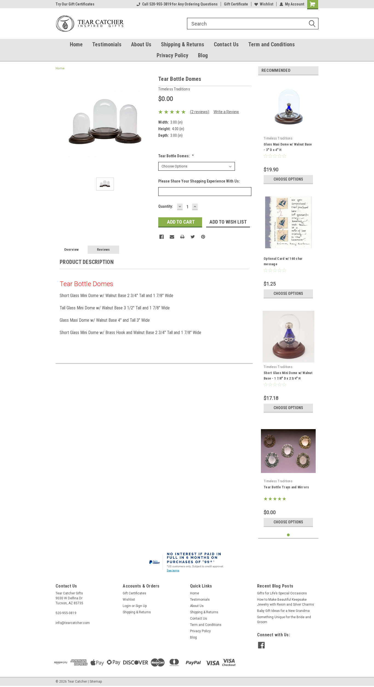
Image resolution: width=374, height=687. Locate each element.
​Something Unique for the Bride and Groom (284, 619)
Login (127, 606)
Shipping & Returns (182, 44)
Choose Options (288, 179)
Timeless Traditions (278, 138)
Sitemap (96, 681)
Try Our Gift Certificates (75, 4)
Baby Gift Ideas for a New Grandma (283, 611)
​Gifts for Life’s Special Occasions (282, 593)
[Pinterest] (203, 237)
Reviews (103, 249)
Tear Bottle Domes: (176, 156)
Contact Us (226, 44)
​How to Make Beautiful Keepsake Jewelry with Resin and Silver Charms (285, 602)
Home (76, 44)
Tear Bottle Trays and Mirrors (286, 487)
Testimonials (107, 44)
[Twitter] (193, 237)
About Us (141, 44)
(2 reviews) (199, 112)
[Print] (182, 237)
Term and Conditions (271, 44)
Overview (71, 249)
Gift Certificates (134, 593)
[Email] (172, 237)
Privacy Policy (172, 55)
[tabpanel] (288, 133)
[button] (187, 563)
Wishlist (266, 4)
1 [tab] (288, 535)
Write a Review (226, 112)
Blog (203, 55)
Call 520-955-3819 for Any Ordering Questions (180, 4)
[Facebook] (161, 237)
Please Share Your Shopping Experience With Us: (199, 181)
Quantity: (165, 206)
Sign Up (141, 606)
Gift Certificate (236, 4)
